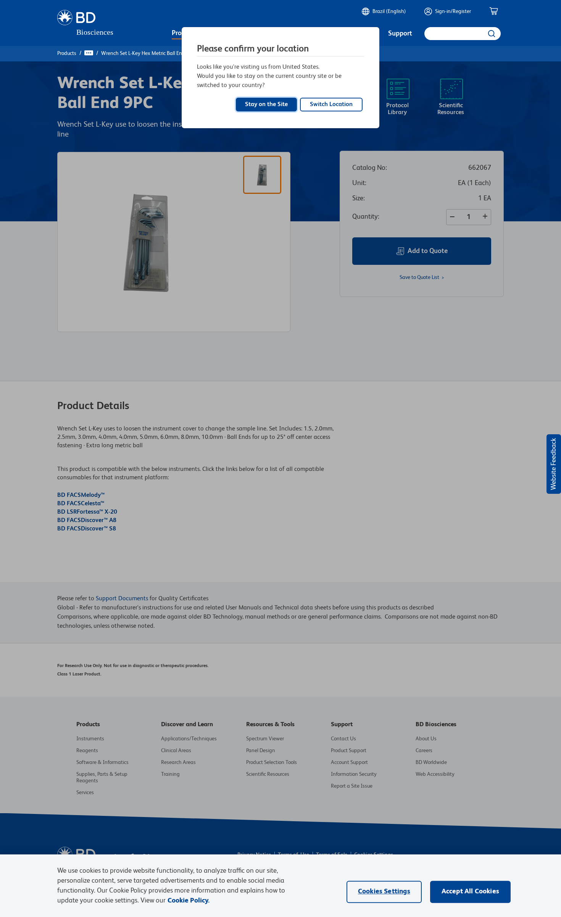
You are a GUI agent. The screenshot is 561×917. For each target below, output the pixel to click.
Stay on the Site (266, 105)
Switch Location (331, 105)
